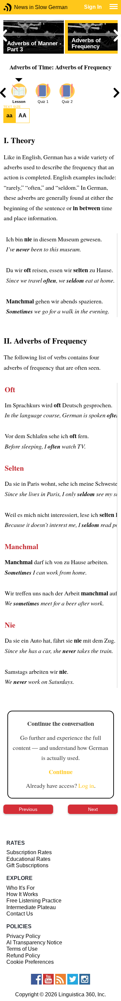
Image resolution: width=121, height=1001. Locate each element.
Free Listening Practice (34, 900)
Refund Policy (23, 955)
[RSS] (60, 979)
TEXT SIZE (12, 107)
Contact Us (19, 914)
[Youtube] (48, 979)
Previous (28, 809)
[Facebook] (36, 979)
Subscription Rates (29, 852)
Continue (61, 771)
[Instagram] (84, 979)
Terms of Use (22, 949)
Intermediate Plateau (31, 907)
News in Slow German (17, 7)
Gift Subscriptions (27, 865)
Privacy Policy (23, 936)
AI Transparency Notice (34, 942)
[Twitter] (72, 979)
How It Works (22, 894)
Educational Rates (28, 859)
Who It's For (20, 888)
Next (93, 809)
